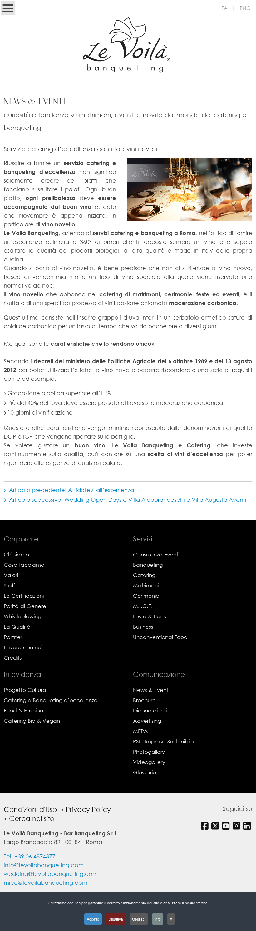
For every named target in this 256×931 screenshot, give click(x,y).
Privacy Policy (88, 809)
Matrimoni (146, 585)
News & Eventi (151, 690)
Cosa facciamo (24, 564)
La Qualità (17, 626)
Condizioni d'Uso (30, 809)
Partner (13, 637)
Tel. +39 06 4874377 (29, 856)
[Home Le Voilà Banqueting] (128, 71)
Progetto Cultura (25, 690)
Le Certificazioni (24, 595)
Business (143, 626)
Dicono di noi (150, 710)
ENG (245, 8)
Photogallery (149, 751)
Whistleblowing (22, 616)
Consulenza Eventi (156, 554)
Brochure (144, 700)
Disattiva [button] (115, 919)
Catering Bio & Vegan (32, 720)
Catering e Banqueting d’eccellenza (51, 700)
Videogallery (149, 762)
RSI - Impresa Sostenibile (163, 741)
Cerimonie (146, 595)
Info (158, 919)
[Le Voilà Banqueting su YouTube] (226, 825)
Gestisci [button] (138, 919)
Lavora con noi (23, 647)
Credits (13, 657)
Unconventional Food (160, 637)
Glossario (144, 772)
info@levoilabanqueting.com (44, 865)
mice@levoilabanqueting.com (45, 882)
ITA (224, 8)
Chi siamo (16, 554)
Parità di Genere (25, 606)
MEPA (140, 731)
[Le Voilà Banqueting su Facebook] (205, 825)
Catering (144, 575)
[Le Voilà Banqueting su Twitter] (215, 825)
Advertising (147, 720)
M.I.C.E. (143, 606)
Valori (11, 575)
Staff (9, 585)
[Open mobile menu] (8, 8)
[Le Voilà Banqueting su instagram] (237, 825)
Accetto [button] (93, 919)
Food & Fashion (23, 710)
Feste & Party (150, 616)
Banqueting (148, 564)
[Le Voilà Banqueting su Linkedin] (247, 825)
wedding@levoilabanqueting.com (51, 873)
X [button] (171, 919)
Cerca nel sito (31, 818)
